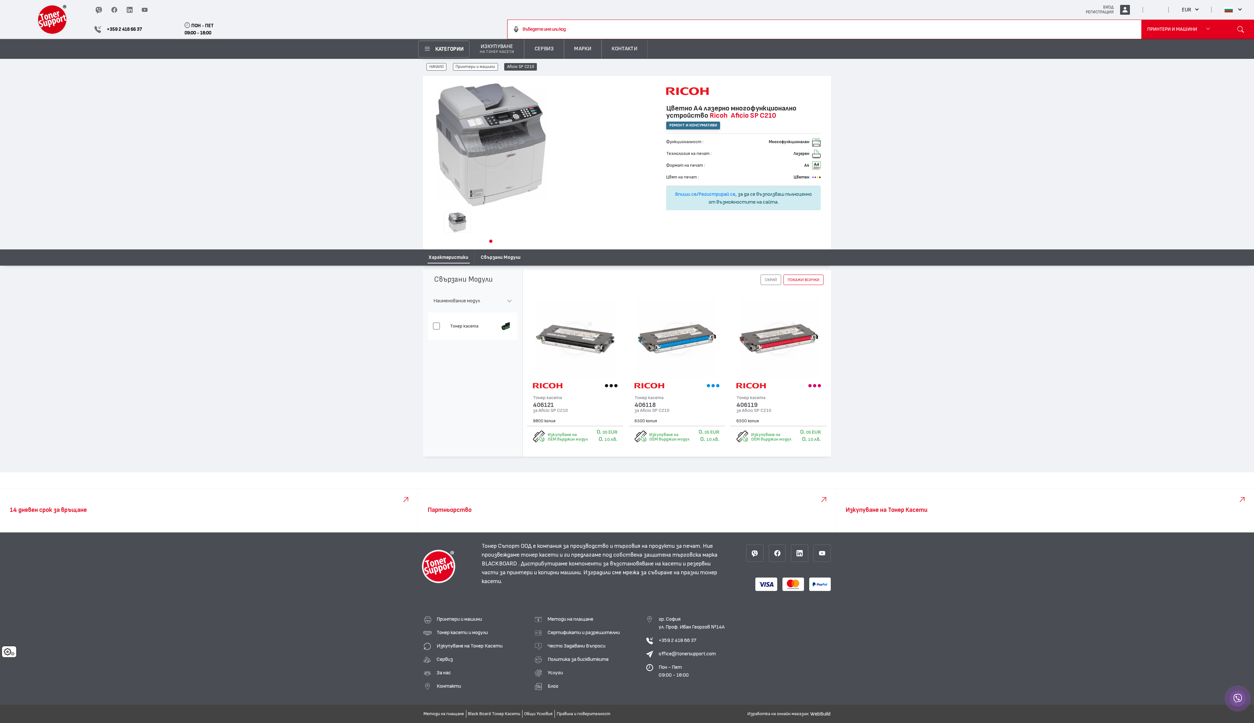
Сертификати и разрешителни (584, 632)
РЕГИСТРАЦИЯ (1100, 12)
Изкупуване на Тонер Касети (470, 645)
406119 (747, 405)
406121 (543, 405)
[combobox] (824, 29)
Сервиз (445, 659)
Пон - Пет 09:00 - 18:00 (674, 671)
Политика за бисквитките (578, 659)
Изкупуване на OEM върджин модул (568, 437)
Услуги (555, 672)
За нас (444, 672)
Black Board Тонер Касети (494, 714)
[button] (490, 241)
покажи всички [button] (803, 280)
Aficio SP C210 (520, 67)
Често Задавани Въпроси (576, 645)
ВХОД (1108, 7)
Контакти (449, 686)
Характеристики (448, 257)
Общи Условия (538, 714)
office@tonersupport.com (687, 653)
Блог (553, 686)
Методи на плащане (570, 619)
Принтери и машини (475, 67)
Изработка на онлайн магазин (778, 714)
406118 (645, 405)
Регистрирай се (717, 194)
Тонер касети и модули (462, 632)
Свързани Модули (501, 257)
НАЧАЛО (436, 67)
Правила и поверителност (583, 714)
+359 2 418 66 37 (677, 640)
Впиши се (686, 194)
